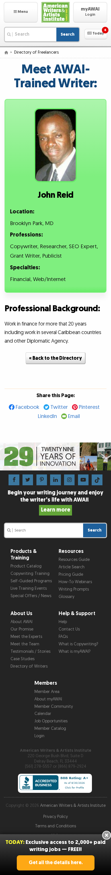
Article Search (72, 567)
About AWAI (21, 622)
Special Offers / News (31, 596)
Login (39, 736)
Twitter (59, 407)
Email (74, 416)
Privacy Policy (55, 816)
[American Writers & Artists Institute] (55, 12)
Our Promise (22, 629)
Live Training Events (29, 588)
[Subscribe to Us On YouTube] (83, 479)
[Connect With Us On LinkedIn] (55, 479)
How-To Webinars (75, 582)
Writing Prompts (74, 589)
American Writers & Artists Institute (73, 805)
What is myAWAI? (75, 651)
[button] (21, 12)
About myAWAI (48, 699)
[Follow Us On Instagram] (69, 479)
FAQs (63, 636)
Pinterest (89, 407)
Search (68, 34)
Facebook (27, 407)
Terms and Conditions (55, 826)
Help (63, 622)
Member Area (46, 691)
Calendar (42, 713)
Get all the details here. (56, 862)
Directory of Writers (29, 666)
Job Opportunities (50, 721)
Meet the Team (25, 644)
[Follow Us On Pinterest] (41, 479)
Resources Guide (74, 559)
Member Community (53, 706)
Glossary (66, 596)
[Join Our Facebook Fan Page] (14, 479)
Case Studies (22, 659)
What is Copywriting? (78, 644)
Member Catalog (50, 728)
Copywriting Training (30, 573)
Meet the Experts (26, 636)
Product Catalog (26, 566)
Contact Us (69, 629)
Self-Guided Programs (31, 581)
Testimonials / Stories (30, 651)
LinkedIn (47, 416)
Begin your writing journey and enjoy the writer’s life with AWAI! (55, 501)
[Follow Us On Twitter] (27, 479)
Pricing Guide (71, 574)
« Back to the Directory (55, 358)
